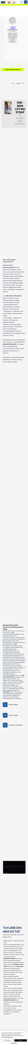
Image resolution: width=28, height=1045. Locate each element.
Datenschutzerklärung (7, 1037)
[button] (21, 2)
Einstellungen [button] (14, 1043)
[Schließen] (26, 1032)
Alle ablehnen (8, 1040)
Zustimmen (20, 1040)
